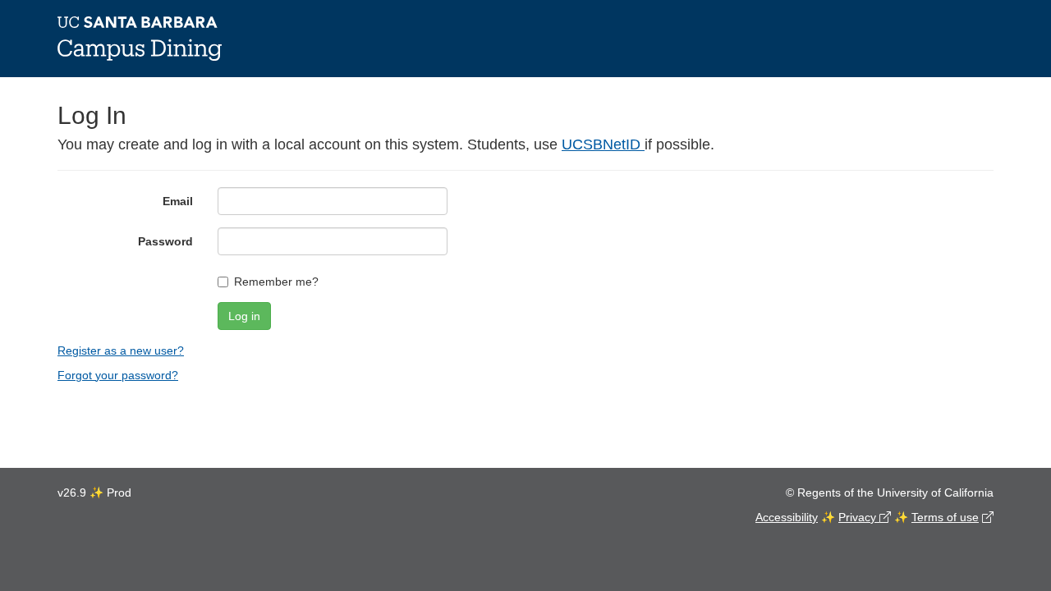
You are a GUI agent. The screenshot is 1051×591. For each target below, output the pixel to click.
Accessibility (786, 517)
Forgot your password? (117, 375)
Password (165, 241)
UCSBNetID (603, 144)
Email (178, 201)
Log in (244, 316)
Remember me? (276, 281)
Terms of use (945, 517)
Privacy (858, 517)
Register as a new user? (120, 350)
